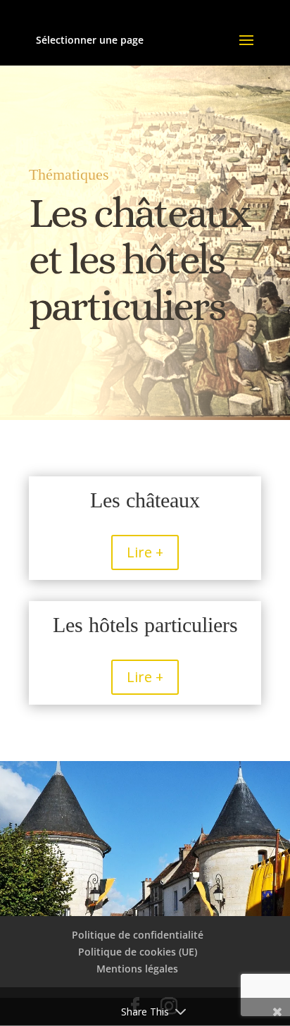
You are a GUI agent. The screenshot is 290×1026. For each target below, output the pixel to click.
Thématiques (69, 174)
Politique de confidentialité (137, 934)
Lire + (145, 552)
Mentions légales (137, 968)
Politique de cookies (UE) (137, 951)
